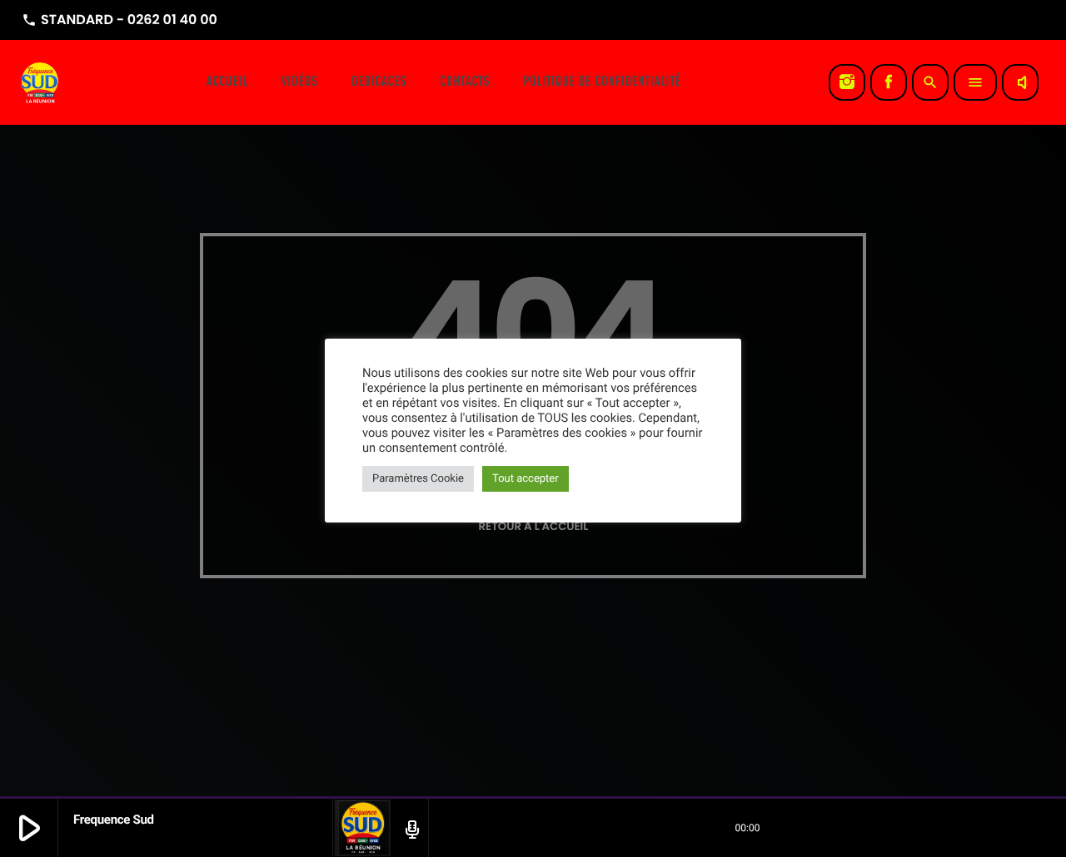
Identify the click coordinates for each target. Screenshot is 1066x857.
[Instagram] (847, 82)
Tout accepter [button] (525, 479)
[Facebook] (888, 82)
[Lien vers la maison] (40, 82)
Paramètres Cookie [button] (418, 479)
